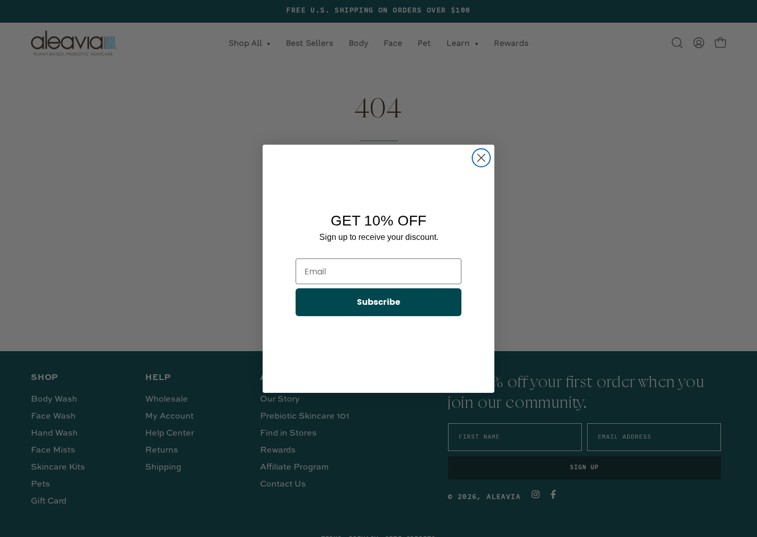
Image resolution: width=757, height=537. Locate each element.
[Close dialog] (481, 158)
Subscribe (378, 302)
